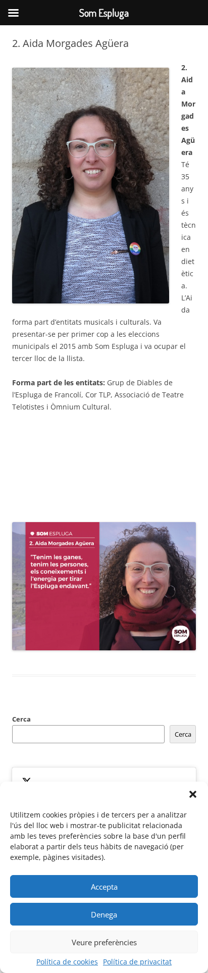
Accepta (104, 887)
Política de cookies (67, 961)
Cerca (21, 719)
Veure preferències (104, 942)
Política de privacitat (137, 961)
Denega (104, 914)
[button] (193, 794)
